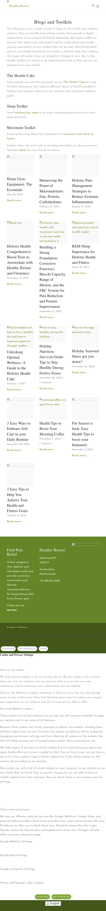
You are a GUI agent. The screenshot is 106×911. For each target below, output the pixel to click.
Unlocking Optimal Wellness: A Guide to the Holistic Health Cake (18, 365)
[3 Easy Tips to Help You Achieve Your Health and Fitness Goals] (20, 475)
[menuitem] (91, 6)
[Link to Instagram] (89, 626)
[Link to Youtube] (97, 626)
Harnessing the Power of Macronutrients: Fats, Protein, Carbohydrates (51, 190)
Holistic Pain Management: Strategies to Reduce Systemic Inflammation (85, 190)
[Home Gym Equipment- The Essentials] (20, 165)
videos (22, 150)
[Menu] (97, 6)
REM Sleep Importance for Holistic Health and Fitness (84, 254)
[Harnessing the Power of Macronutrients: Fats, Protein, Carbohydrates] (53, 166)
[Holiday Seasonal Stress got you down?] (85, 336)
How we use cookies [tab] (12, 670)
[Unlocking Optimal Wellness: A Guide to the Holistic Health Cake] (20, 337)
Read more (14, 200)
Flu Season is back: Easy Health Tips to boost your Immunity (83, 433)
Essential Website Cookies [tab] (16, 709)
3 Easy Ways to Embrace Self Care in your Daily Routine (18, 431)
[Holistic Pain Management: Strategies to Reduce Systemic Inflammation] (85, 166)
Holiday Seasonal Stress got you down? (85, 356)
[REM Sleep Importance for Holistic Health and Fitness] (85, 232)
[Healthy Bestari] (18, 6)
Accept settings (8, 648)
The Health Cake (74, 82)
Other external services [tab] (15, 809)
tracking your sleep (26, 112)
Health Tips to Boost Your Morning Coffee (51, 428)
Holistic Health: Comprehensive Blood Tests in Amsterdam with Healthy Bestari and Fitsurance (20, 259)
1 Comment (45, 382)
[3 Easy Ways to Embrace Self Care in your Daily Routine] (20, 409)
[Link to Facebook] (85, 626)
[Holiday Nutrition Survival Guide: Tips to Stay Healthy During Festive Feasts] (53, 334)
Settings (43, 648)
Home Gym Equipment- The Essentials (19, 184)
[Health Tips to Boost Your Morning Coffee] (53, 409)
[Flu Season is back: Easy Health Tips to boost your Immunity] (85, 409)
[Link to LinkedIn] (93, 626)
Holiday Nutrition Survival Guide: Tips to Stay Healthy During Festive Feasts (51, 359)
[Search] (91, 6)
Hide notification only (27, 648)
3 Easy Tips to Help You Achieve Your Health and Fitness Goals (18, 499)
